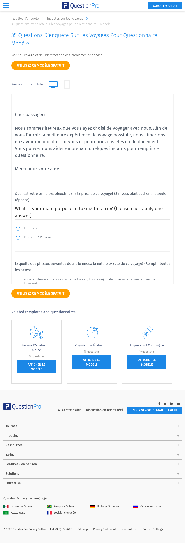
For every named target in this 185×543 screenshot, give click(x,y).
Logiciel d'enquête (65, 512)
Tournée (11, 426)
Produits (12, 436)
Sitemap (83, 529)
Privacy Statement (104, 529)
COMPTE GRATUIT (165, 6)
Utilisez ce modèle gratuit (40, 65)
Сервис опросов (150, 506)
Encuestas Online (21, 506)
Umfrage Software (108, 506)
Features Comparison (21, 464)
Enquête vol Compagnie (147, 345)
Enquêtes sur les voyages (65, 19)
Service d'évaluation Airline (36, 347)
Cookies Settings (153, 529)
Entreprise (13, 483)
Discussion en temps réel (104, 410)
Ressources (14, 445)
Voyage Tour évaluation (91, 345)
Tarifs (10, 455)
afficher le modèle (36, 367)
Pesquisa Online (64, 506)
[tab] (67, 84)
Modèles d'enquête (25, 19)
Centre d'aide (71, 410)
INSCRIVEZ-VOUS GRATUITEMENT (154, 410)
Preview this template (27, 84)
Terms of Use (129, 529)
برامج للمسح (18, 512)
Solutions (12, 474)
